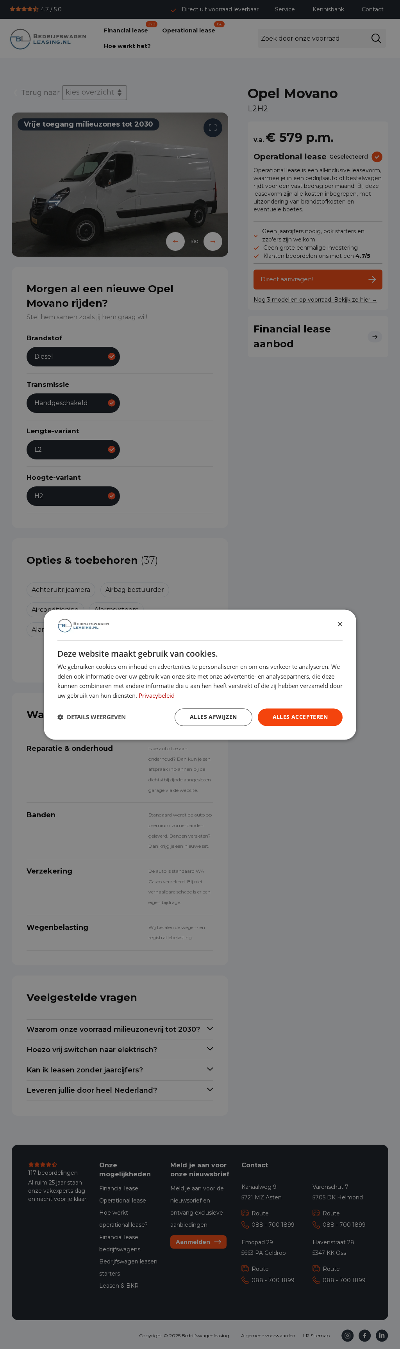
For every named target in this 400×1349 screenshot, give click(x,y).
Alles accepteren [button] (300, 716)
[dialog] (200, 674)
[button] (91, 717)
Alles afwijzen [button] (213, 716)
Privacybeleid (157, 695)
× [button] (340, 624)
